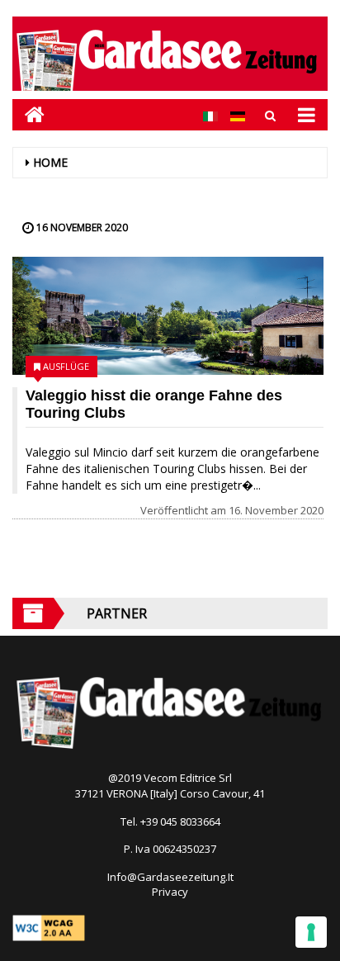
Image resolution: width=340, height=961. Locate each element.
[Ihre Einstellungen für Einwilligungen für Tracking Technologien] (311, 932)
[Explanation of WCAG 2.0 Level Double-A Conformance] (48, 927)
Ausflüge (66, 366)
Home (50, 162)
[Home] (28, 114)
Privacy (170, 891)
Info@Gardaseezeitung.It (170, 876)
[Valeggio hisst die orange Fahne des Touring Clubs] (167, 316)
